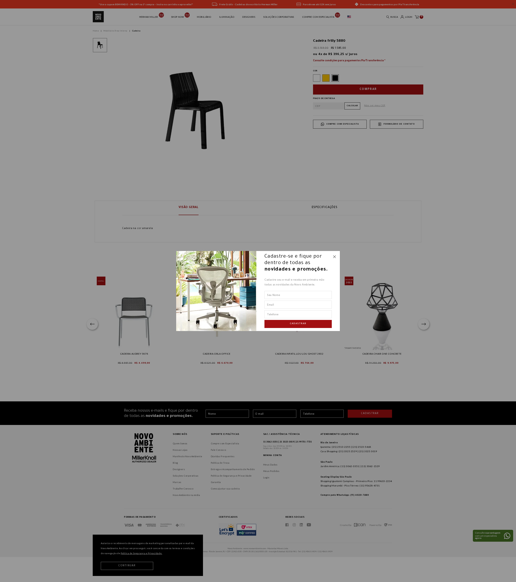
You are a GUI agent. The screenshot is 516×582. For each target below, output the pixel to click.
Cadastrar (298, 324)
